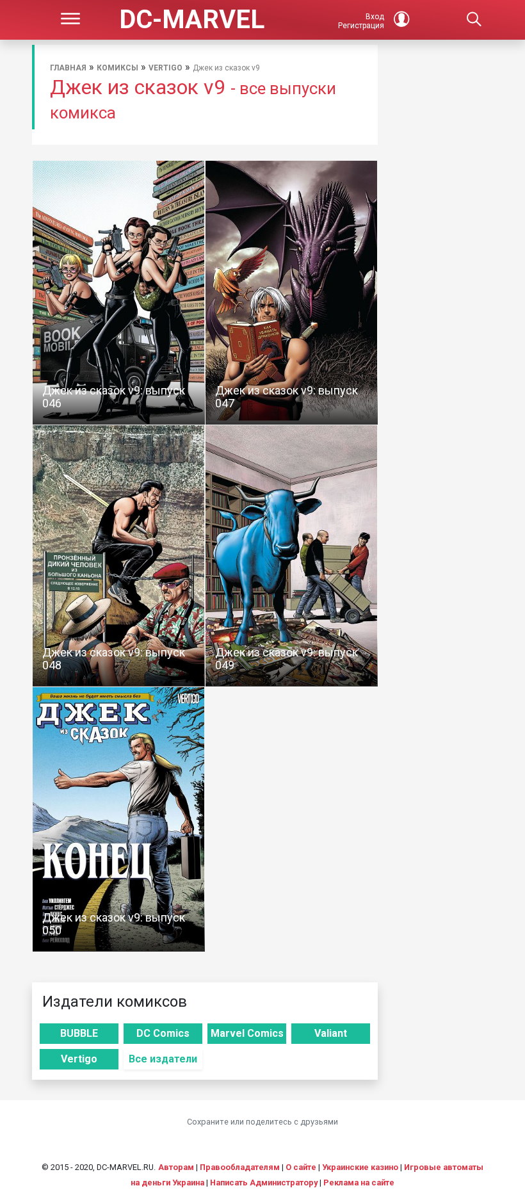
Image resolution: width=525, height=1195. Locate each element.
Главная (68, 67)
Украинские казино (360, 1167)
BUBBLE (79, 1033)
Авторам (176, 1167)
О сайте (301, 1167)
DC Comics (163, 1033)
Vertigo (165, 67)
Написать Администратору (264, 1182)
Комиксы (117, 67)
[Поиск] (474, 20)
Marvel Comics (247, 1033)
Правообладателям (240, 1167)
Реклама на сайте (358, 1182)
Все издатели (163, 1059)
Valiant (330, 1033)
